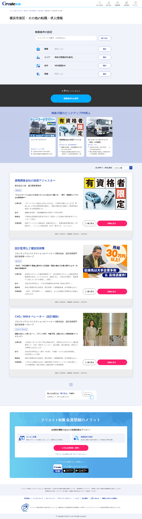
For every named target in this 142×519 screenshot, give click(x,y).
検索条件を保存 (71, 98)
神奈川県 (26, 10)
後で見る (90, 223)
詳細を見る (112, 223)
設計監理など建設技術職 (29, 248)
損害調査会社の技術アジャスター (35, 180)
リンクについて (38, 498)
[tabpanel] (71, 137)
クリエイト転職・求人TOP (16, 10)
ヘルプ (77, 498)
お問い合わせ (95, 498)
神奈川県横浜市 (32, 10)
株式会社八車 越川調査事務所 (28, 186)
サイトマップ (50, 498)
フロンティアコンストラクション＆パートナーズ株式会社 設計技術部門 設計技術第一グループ (46, 255)
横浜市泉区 (40, 10)
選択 (104, 49)
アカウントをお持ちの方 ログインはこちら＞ (71, 454)
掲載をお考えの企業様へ (110, 498)
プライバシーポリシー (64, 498)
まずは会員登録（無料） (71, 448)
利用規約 (27, 498)
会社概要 (85, 498)
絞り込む (104, 38)
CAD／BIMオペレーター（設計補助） (37, 316)
